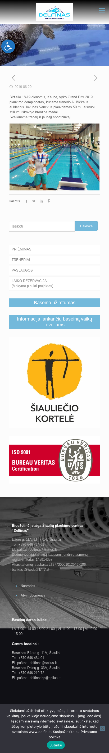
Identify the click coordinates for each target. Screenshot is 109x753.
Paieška (86, 226)
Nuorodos (28, 586)
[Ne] (102, 728)
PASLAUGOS (22, 270)
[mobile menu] (101, 10)
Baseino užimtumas (54, 302)
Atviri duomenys (33, 595)
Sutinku (55, 745)
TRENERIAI (21, 260)
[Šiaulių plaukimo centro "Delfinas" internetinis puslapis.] (54, 12)
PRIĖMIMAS (21, 249)
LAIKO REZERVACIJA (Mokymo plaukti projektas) (32, 283)
